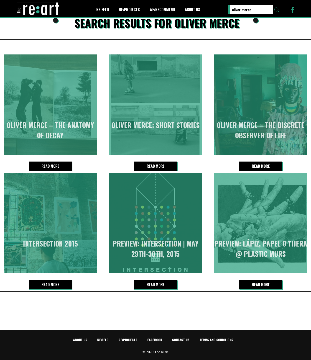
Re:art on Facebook (292, 10)
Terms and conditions (216, 339)
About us (192, 9)
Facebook (154, 339)
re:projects (129, 9)
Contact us (180, 339)
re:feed (102, 9)
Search (276, 10)
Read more (50, 166)
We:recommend (162, 9)
